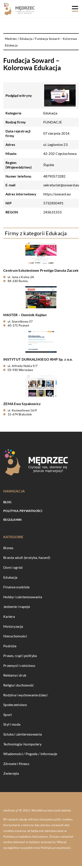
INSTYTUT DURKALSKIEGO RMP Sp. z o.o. (38, 359)
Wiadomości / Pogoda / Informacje (30, 754)
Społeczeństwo (15, 705)
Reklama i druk (14, 675)
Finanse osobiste (16, 587)
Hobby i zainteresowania (22, 597)
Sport (7, 714)
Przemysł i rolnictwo (19, 665)
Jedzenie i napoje (16, 606)
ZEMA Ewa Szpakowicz (22, 404)
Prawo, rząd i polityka (20, 655)
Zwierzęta (11, 773)
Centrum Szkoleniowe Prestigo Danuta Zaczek (41, 270)
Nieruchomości (15, 636)
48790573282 (54, 176)
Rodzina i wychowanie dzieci (25, 695)
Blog (7, 502)
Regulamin (12, 519)
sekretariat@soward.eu (61, 185)
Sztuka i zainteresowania (22, 734)
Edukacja (50, 113)
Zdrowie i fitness (16, 763)
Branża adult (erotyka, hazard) (26, 557)
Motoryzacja (13, 626)
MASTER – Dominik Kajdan (25, 315)
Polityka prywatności (22, 511)
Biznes (8, 548)
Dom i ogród (13, 567)
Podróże (9, 646)
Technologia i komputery (22, 744)
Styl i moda (11, 724)
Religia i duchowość (18, 685)
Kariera (9, 616)
